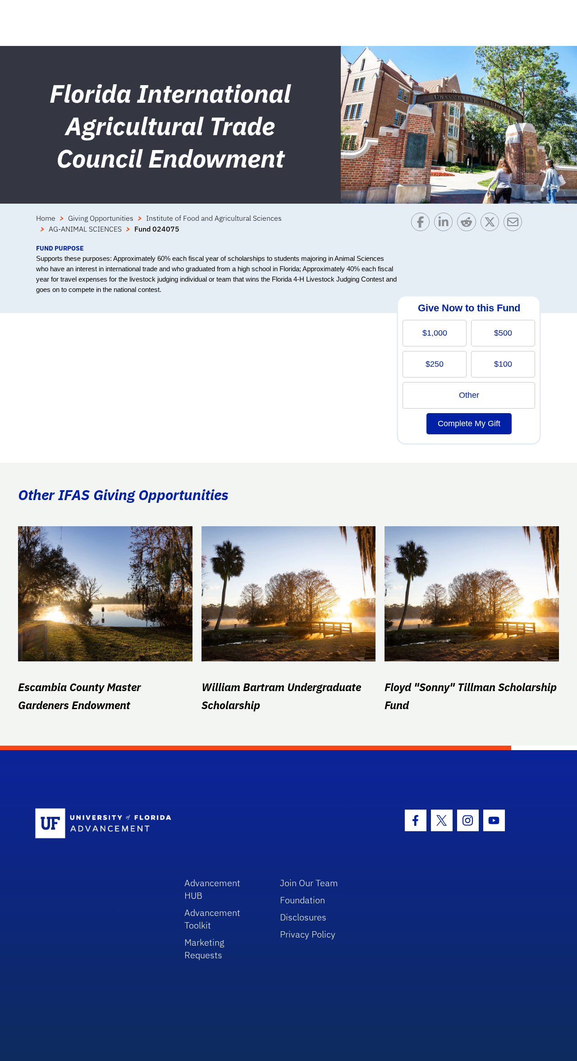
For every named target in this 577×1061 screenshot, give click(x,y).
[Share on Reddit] (468, 228)
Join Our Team (309, 883)
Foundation (302, 900)
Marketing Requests (204, 948)
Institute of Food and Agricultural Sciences (214, 218)
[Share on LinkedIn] (445, 228)
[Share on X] (492, 228)
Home (45, 218)
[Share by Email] (515, 228)
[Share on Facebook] (422, 228)
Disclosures (303, 917)
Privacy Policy (307, 934)
